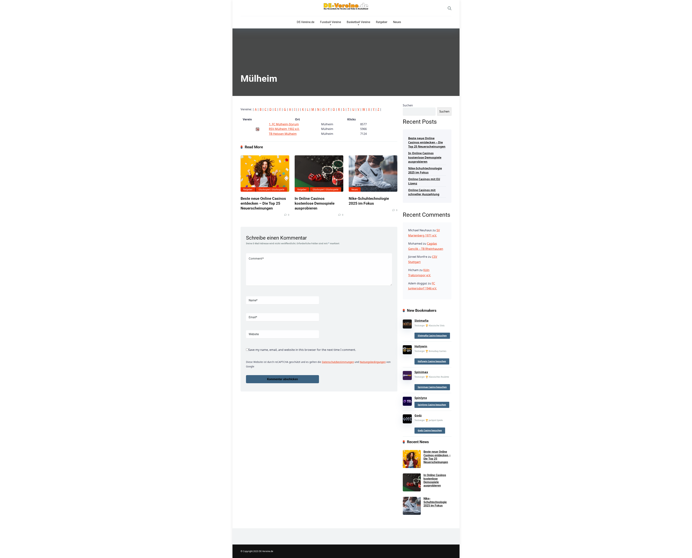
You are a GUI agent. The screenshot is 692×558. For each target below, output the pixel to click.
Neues (397, 22)
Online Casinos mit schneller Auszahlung (423, 192)
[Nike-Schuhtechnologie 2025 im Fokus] (373, 173)
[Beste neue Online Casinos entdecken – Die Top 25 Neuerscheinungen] (265, 173)
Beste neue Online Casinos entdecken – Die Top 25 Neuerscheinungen (263, 203)
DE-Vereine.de (305, 22)
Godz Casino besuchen (430, 430)
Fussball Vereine (330, 22)
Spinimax (421, 372)
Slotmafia (421, 321)
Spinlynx (420, 398)
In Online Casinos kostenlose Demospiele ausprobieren (314, 203)
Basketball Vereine (358, 22)
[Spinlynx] (407, 400)
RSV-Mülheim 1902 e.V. (284, 129)
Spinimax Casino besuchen (432, 387)
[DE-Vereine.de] (346, 7)
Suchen (408, 105)
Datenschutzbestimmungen (338, 362)
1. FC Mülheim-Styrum (284, 124)
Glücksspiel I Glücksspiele (271, 189)
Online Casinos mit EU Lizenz (424, 181)
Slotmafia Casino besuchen (432, 335)
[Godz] (407, 418)
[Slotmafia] (407, 323)
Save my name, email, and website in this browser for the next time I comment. (302, 350)
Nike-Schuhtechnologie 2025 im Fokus (369, 201)
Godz (418, 415)
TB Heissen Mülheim (283, 134)
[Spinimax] (407, 375)
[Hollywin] (407, 349)
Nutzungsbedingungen (373, 362)
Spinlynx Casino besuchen (432, 404)
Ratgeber (381, 22)
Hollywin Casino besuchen (432, 361)
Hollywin (420, 346)
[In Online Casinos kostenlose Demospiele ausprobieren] (319, 173)
